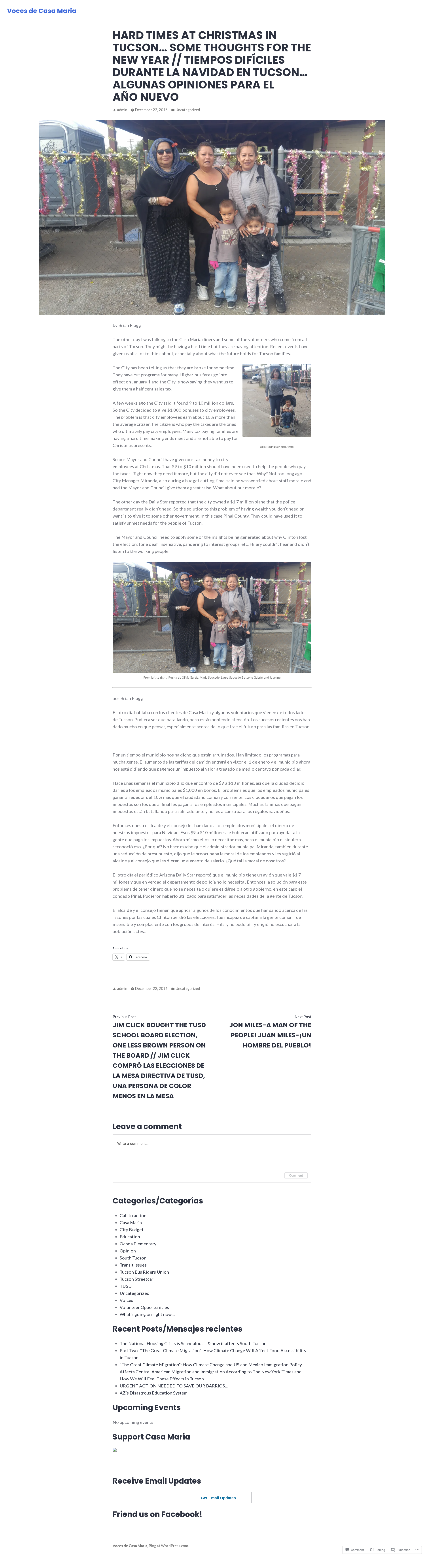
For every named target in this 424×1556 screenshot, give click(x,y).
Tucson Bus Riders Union (144, 1271)
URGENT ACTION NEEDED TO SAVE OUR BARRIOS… (174, 1385)
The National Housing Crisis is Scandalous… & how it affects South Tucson (193, 1343)
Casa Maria (131, 1222)
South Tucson (133, 1257)
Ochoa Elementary (138, 1243)
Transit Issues (133, 1264)
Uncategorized (188, 110)
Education (130, 1236)
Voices (126, 1300)
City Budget (132, 1229)
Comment (296, 1175)
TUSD (126, 1286)
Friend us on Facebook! (157, 1514)
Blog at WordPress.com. (169, 1546)
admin (122, 110)
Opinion (128, 1250)
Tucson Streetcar (136, 1279)
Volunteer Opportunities (144, 1307)
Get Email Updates (218, 1498)
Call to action (133, 1215)
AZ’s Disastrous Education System (153, 1392)
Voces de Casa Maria (41, 10)
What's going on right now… (147, 1314)
